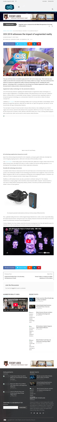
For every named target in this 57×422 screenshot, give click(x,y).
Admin (23, 39)
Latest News (9, 30)
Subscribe (22, 407)
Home (4, 30)
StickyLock (33, 419)
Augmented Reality (7, 37)
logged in (14, 288)
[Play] (5, 310)
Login (45, 1)
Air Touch (11, 101)
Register (51, 1)
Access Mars (9, 161)
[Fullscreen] (26, 310)
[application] (15, 305)
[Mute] (23, 310)
